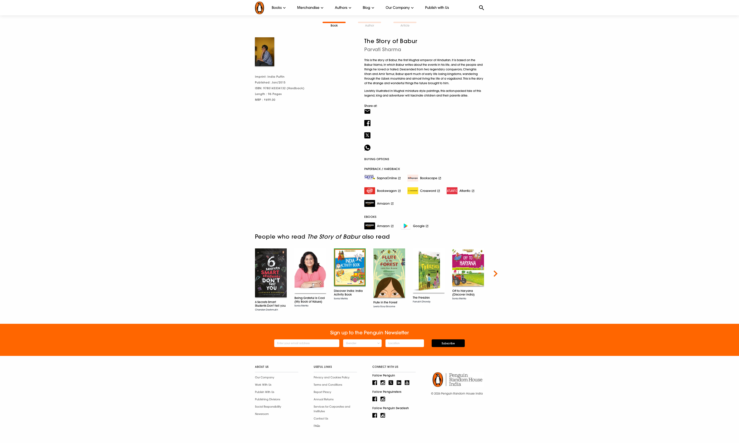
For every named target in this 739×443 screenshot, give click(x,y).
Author (369, 25)
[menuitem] (276, 7)
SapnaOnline (387, 178)
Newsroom (262, 414)
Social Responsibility (268, 406)
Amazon (383, 203)
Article (405, 25)
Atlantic (465, 191)
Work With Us (263, 384)
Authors (341, 7)
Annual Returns (324, 399)
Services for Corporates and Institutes (332, 409)
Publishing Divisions (267, 399)
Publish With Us (264, 392)
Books (277, 7)
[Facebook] (424, 120)
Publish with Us (437, 7)
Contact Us (321, 418)
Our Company (398, 7)
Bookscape (428, 178)
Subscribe (448, 343)
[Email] (424, 109)
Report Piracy (322, 392)
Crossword (428, 191)
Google (419, 226)
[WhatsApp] (424, 145)
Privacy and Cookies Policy (331, 377)
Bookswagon (387, 191)
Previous (243, 274)
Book (334, 25)
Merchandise (308, 7)
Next (495, 274)
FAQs (317, 426)
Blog (366, 7)
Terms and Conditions (328, 384)
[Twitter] (424, 132)
